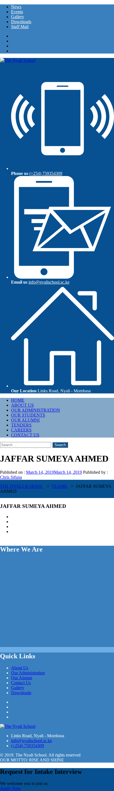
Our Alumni (25, 420)
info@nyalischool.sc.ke (48, 282)
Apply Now (10, 788)
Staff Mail (19, 26)
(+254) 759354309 (45, 173)
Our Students (28, 415)
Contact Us (25, 435)
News (16, 6)
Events (17, 11)
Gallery (17, 16)
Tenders (21, 425)
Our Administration (35, 410)
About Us (22, 405)
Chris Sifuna (11, 477)
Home (17, 400)
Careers (21, 430)
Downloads (21, 21)
